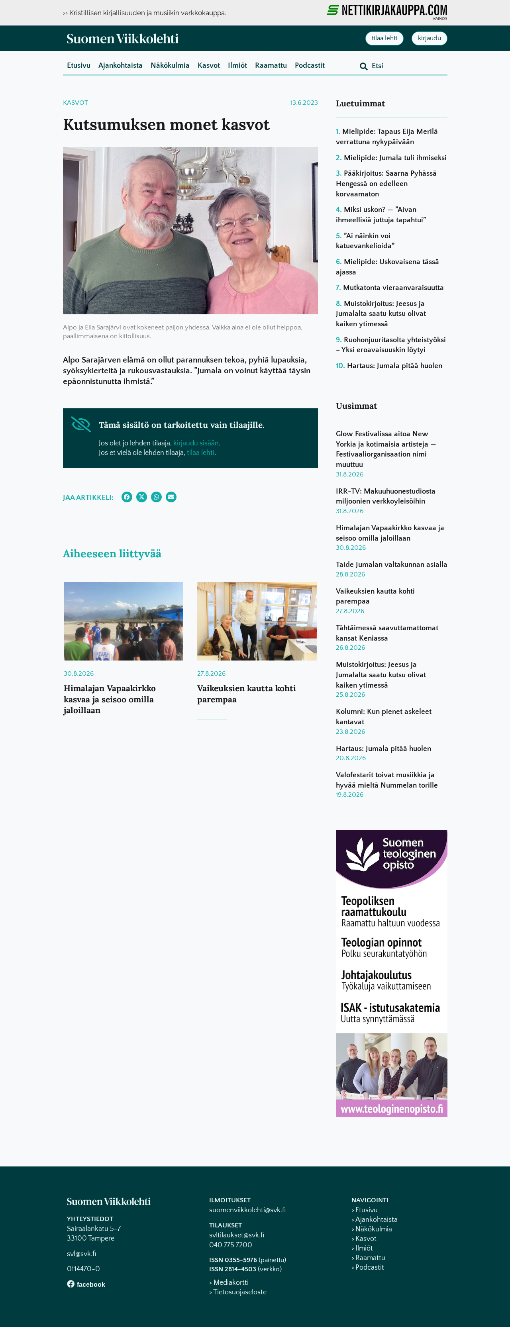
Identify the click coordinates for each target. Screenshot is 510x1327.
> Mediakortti (229, 1283)
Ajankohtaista (120, 65)
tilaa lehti (200, 453)
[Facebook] (71, 1284)
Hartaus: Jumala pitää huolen (394, 366)
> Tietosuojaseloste (238, 1292)
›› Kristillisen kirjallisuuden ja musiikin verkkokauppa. (144, 13)
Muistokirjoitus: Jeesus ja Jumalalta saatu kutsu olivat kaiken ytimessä (381, 314)
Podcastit (310, 65)
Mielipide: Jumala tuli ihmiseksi (395, 158)
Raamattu (271, 65)
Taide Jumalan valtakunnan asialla (391, 565)
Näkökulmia (170, 65)
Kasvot (209, 65)
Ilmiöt (237, 65)
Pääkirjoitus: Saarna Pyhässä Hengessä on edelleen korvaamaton (386, 183)
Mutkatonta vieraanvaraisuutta (393, 288)
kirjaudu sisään (196, 443)
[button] (127, 497)
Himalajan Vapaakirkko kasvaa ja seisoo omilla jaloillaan (110, 699)
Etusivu (78, 65)
